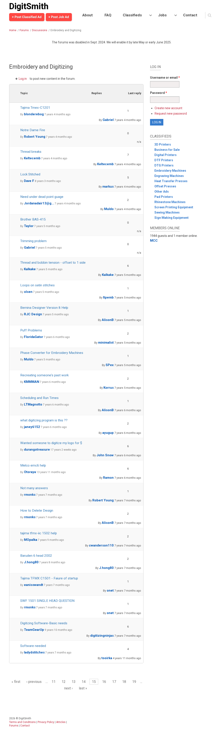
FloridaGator (33, 337)
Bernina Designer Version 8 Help (44, 308)
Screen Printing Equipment (173, 207)
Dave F (29, 181)
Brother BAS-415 (33, 219)
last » (83, 688)
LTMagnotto (33, 404)
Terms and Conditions (22, 722)
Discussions (39, 30)
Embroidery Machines (170, 170)
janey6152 (32, 427)
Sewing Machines (167, 212)
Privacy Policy (46, 722)
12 (64, 682)
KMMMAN (31, 382)
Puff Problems (31, 330)
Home (12, 30)
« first (16, 682)
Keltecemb (32, 158)
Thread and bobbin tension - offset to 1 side (53, 263)
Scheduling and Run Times (39, 398)
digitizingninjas (102, 636)
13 (74, 682)
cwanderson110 (101, 545)
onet (110, 590)
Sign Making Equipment (171, 217)
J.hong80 (31, 562)
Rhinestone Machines (170, 202)
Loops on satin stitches (37, 285)
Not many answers (34, 488)
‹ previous (34, 682)
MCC (154, 241)
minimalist (106, 342)
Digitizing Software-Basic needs (43, 623)
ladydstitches (34, 652)
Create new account (168, 108)
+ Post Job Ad (59, 17)
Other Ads (161, 191)
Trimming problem (33, 241)
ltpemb (108, 297)
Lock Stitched (30, 174)
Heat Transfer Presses (171, 181)
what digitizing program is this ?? (44, 420)
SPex (110, 365)
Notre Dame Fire (32, 130)
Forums (24, 30)
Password (158, 93)
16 (104, 682)
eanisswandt (33, 585)
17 (114, 682)
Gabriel (108, 120)
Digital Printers (165, 155)
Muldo (109, 209)
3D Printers (162, 144)
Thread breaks (30, 152)
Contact (190, 15)
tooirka (106, 658)
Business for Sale (167, 149)
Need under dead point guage (41, 197)
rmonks (29, 495)
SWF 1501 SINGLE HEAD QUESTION (47, 601)
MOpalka (30, 540)
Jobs (162, 15)
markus (108, 186)
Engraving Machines (169, 176)
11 (54, 682)
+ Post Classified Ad (27, 17)
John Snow (105, 455)
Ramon (108, 478)
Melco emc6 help (33, 465)
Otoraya (30, 472)
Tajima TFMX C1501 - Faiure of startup (49, 578)
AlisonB (108, 320)
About (87, 15)
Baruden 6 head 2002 (36, 556)
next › (68, 688)
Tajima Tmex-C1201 (35, 108)
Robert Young (34, 137)
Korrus (108, 388)
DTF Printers (163, 160)
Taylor (29, 226)
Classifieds (132, 15)
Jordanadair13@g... (39, 203)
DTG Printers (164, 165)
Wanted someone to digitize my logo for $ (51, 443)
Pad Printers (163, 197)
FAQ (108, 15)
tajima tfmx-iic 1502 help (38, 533)
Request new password (171, 113)
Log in (23, 78)
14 (84, 682)
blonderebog (34, 114)
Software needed (33, 646)
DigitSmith (28, 6)
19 (134, 682)
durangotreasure (37, 449)
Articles (61, 722)
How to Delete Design (36, 510)
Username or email (165, 77)
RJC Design (33, 314)
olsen (28, 292)
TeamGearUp (34, 630)
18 (124, 682)
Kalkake (30, 269)
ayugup (108, 433)
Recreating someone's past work (44, 375)
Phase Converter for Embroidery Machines (51, 353)
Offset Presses (165, 186)
